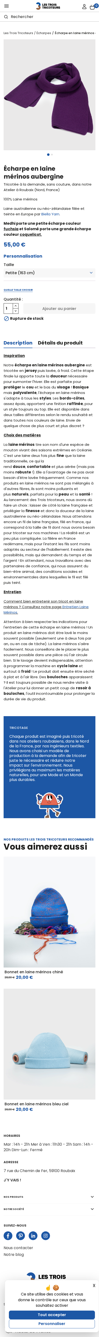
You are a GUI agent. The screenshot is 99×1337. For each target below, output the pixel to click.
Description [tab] (18, 342)
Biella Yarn (50, 214)
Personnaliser (51, 1323)
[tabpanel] (49, 94)
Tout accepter (52, 1315)
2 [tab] (52, 154)
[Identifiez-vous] (84, 7)
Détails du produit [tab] (60, 342)
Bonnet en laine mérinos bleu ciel (36, 1104)
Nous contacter (18, 1248)
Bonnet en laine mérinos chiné (34, 972)
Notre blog (14, 1254)
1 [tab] (48, 154)
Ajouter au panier (59, 308)
